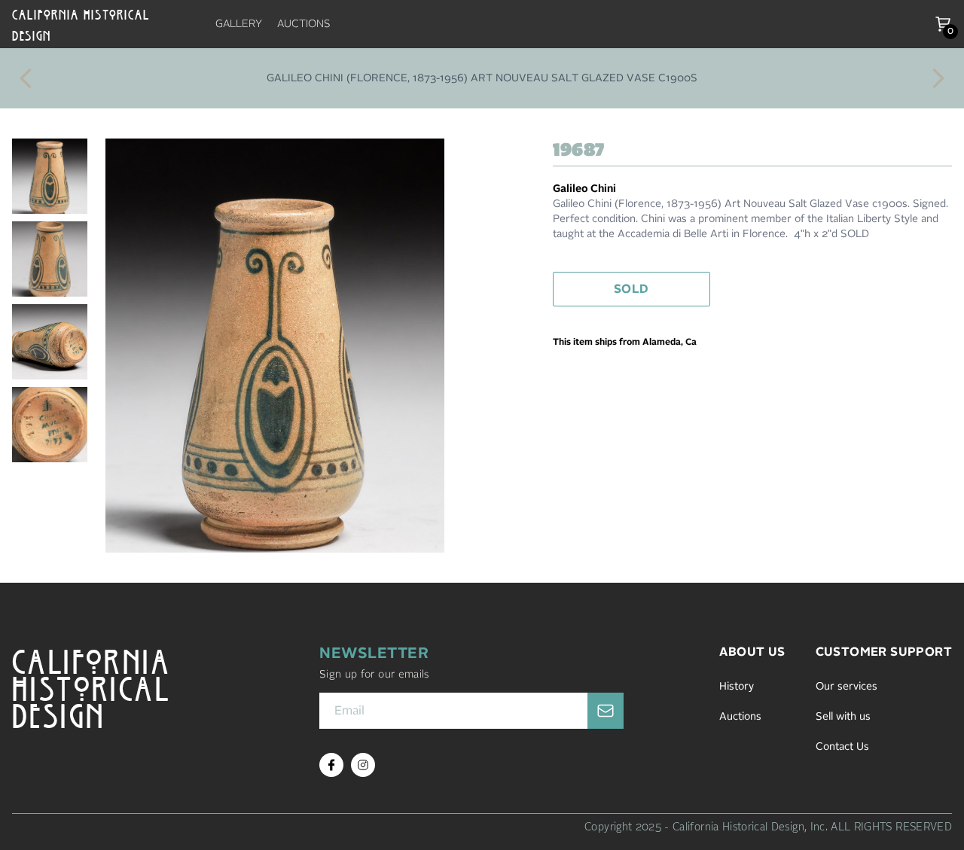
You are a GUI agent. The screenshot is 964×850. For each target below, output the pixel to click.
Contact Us (842, 747)
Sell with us (843, 716)
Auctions (740, 716)
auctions (304, 24)
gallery (238, 24)
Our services (846, 686)
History (736, 686)
